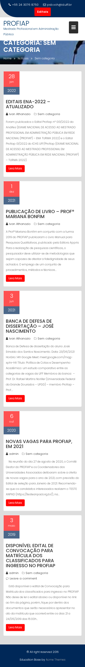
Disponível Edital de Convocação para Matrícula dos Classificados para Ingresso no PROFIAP (30, 555)
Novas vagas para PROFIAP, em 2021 (39, 444)
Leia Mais (15, 168)
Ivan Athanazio (20, 114)
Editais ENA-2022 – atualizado (28, 104)
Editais (42, 12)
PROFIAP (16, 23)
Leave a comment (23, 578)
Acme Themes (56, 660)
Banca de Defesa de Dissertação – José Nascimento (30, 326)
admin (14, 454)
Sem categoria (49, 114)
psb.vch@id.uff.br (59, 5)
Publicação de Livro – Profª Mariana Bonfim (40, 214)
